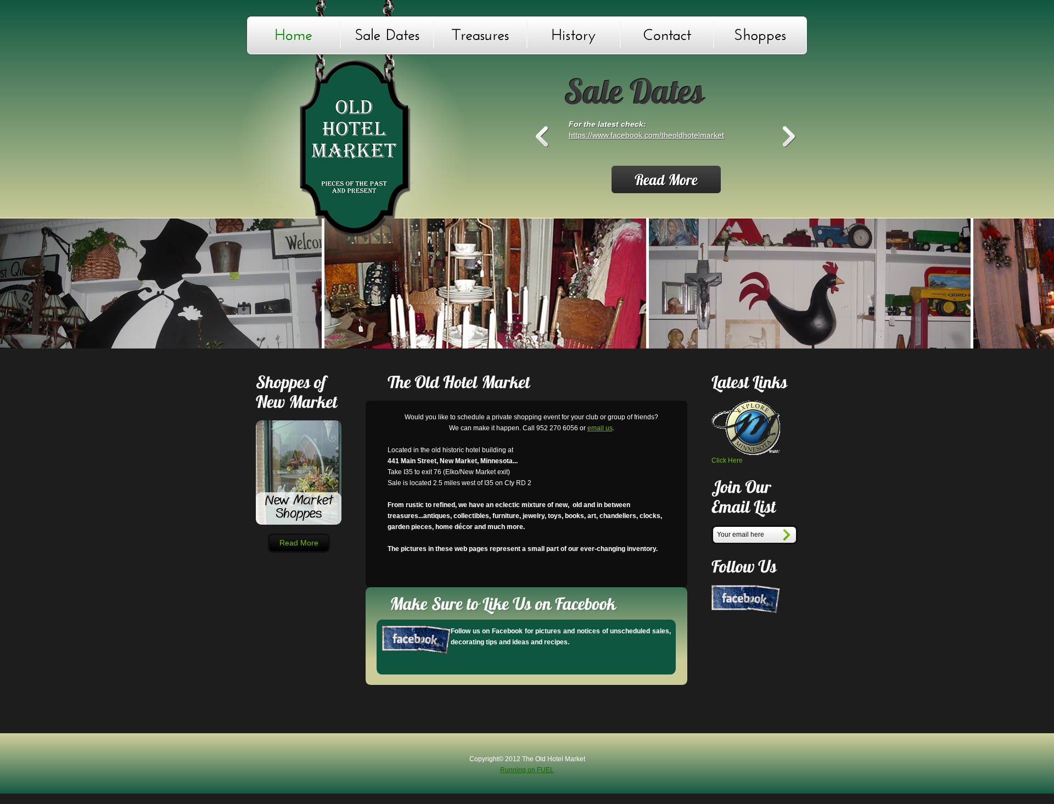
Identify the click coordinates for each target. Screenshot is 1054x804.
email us (600, 428)
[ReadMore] (666, 179)
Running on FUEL (527, 770)
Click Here (727, 460)
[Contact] (667, 34)
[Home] (293, 34)
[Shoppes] (760, 34)
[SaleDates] (387, 34)
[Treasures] (480, 34)
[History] (573, 34)
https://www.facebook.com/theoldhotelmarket (646, 135)
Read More (298, 542)
